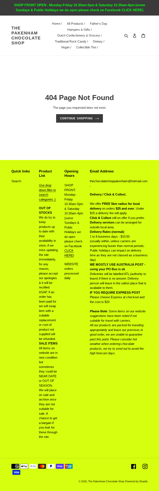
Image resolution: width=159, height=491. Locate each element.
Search (16, 181)
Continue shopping (76, 118)
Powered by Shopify (136, 481)
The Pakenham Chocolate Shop (26, 35)
